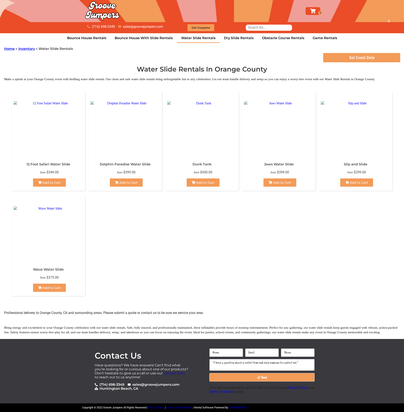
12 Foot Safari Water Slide (48, 164)
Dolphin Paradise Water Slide (125, 164)
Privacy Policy (297, 388)
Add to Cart (51, 183)
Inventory (26, 49)
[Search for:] (269, 27)
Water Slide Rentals (198, 38)
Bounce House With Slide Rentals (144, 38)
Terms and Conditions (179, 407)
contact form (174, 373)
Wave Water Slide (48, 269)
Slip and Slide (355, 164)
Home (9, 49)
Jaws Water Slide (279, 164)
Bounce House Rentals (86, 38)
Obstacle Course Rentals (283, 38)
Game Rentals (325, 38)
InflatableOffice (238, 407)
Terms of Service (221, 392)
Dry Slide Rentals (239, 38)
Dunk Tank (202, 164)
